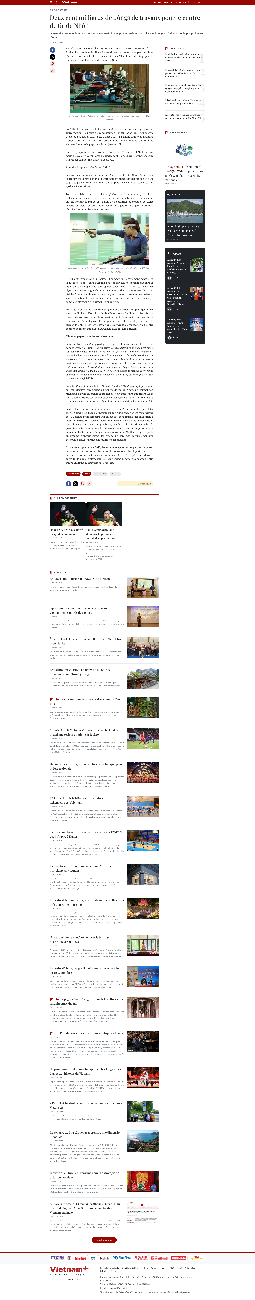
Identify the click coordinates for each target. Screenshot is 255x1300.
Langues (163, 1268)
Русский (196, 2)
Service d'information (186, 1268)
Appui (153, 1268)
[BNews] (93, 1258)
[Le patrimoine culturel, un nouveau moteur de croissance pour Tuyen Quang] (143, 678)
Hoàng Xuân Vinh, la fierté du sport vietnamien (66, 532)
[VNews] (69, 1258)
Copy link (52, 70)
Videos (175, 194)
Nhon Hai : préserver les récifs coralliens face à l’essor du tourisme (183, 230)
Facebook (52, 50)
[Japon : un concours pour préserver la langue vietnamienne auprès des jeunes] (143, 616)
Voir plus (60, 572)
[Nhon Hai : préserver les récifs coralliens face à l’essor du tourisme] (185, 211)
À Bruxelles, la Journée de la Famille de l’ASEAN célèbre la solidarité (86, 641)
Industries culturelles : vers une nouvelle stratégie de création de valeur (84, 1175)
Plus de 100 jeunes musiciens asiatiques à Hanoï (91, 1033)
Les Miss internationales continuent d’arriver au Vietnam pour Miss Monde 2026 (183, 57)
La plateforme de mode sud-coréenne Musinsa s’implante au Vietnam (80, 868)
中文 (189, 2)
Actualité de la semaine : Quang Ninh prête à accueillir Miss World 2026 (177, 326)
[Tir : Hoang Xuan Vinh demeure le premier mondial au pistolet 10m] (104, 514)
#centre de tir (73, 473)
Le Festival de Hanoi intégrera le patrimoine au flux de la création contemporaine (87, 902)
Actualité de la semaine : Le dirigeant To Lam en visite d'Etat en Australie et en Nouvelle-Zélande (177, 296)
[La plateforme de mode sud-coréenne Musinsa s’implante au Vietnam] (143, 874)
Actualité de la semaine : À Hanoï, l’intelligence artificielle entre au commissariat (176, 266)
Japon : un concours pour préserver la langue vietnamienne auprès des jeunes (79, 610)
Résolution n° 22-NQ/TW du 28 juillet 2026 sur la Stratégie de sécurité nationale (184, 173)
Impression (52, 64)
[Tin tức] (80, 1258)
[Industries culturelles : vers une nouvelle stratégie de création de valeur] (143, 1181)
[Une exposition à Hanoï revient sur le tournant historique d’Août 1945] (143, 945)
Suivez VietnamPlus (128, 483)
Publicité (103, 1271)
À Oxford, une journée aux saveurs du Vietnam (80, 579)
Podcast (177, 253)
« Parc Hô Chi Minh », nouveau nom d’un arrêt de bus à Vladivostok (86, 1105)
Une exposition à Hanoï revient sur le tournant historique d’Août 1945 (80, 939)
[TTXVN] (57, 1258)
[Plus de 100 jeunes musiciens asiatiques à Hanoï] (143, 1041)
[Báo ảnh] (178, 1258)
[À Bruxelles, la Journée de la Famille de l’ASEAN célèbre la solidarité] (143, 647)
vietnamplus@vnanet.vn (117, 1288)
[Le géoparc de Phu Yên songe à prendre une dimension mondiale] (143, 1141)
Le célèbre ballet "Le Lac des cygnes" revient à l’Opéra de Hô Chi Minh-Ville (184, 116)
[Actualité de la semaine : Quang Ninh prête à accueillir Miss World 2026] (196, 324)
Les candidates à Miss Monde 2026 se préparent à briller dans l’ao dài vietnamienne (183, 73)
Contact (113, 1271)
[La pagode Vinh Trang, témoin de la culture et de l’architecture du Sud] (143, 1007)
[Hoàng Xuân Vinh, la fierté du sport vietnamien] (68, 514)
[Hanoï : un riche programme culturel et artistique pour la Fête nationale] (143, 772)
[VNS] (122, 1258)
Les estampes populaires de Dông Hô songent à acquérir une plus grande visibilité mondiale (183, 88)
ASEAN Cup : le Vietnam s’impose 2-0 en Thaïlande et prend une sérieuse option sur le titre (85, 732)
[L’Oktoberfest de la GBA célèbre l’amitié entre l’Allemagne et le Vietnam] (143, 806)
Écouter (176, 277)
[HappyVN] (196, 1258)
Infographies (178, 132)
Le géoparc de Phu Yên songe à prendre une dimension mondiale (85, 1134)
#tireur (87, 473)
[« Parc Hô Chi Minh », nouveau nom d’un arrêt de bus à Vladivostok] (143, 1111)
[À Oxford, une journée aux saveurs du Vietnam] (143, 587)
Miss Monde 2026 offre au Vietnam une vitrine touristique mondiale (184, 102)
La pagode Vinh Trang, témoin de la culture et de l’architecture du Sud (87, 1001)
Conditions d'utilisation (131, 1268)
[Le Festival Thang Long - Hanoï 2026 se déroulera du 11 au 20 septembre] (143, 976)
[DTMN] (159, 1258)
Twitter (52, 57)
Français (173, 2)
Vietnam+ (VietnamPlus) (71, 2)
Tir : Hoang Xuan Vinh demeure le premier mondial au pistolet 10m (101, 534)
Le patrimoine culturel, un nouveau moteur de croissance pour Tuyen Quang (80, 672)
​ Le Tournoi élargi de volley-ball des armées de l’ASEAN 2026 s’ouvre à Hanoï (86, 834)
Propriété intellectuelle (109, 1268)
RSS (146, 1268)
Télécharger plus (104, 1239)
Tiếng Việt (157, 2)
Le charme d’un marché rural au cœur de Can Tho (85, 701)
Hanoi (116, 473)
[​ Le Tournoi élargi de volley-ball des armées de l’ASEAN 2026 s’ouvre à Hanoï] (143, 840)
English (165, 2)
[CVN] (141, 1258)
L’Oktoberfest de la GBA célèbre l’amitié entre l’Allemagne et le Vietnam (79, 800)
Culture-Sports (58, 10)
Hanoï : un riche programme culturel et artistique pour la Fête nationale (86, 766)
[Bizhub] (104, 1258)
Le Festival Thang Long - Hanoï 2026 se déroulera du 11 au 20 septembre (86, 970)
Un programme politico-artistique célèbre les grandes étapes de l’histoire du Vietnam (85, 1071)
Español (182, 2)
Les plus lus (177, 48)
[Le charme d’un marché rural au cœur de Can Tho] (143, 707)
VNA (172, 1268)
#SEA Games (100, 473)
